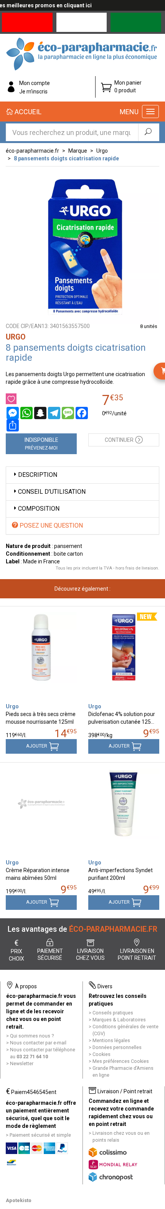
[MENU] (150, 111)
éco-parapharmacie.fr (32, 151)
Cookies (101, 1054)
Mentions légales (111, 1040)
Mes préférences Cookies (120, 1061)
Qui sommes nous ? (32, 1036)
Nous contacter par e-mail (38, 1043)
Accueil (27, 112)
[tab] (82, 475)
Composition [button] (38, 508)
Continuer (119, 440)
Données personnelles (117, 1047)
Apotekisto (18, 1200)
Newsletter (21, 1063)
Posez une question (50, 525)
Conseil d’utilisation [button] (52, 491)
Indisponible (41, 444)
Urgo (102, 151)
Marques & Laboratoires (119, 1019)
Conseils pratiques (112, 1013)
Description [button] (37, 474)
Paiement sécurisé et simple (40, 1135)
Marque (77, 151)
